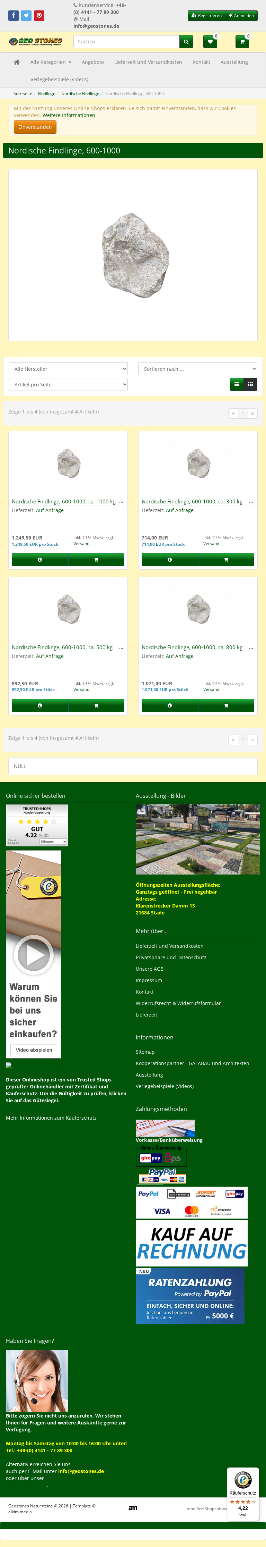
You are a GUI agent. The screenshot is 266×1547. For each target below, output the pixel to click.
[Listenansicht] (237, 384)
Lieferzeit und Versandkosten (148, 62)
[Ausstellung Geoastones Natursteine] (198, 839)
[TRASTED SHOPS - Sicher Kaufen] (33, 953)
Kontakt (201, 62)
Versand (81, 543)
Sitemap (145, 1051)
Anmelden (243, 15)
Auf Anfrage (50, 510)
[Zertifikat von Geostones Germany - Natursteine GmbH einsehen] (37, 824)
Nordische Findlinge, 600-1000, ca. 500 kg (62, 647)
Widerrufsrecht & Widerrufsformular (178, 1003)
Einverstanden (35, 127)
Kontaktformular (26, 1485)
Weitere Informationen (69, 115)
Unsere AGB (149, 968)
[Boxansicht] (250, 384)
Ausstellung (234, 62)
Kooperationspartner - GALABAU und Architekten (192, 1063)
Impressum (149, 980)
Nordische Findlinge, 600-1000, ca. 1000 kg (64, 501)
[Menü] (255, 1471)
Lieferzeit (146, 1014)
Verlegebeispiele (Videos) (59, 79)
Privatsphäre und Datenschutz (171, 957)
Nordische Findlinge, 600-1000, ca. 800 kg (192, 647)
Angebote (93, 62)
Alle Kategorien (48, 62)
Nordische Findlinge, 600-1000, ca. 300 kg (192, 501)
